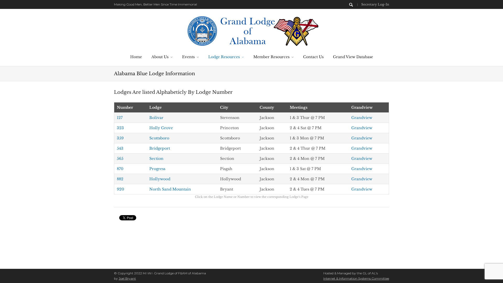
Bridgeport (159, 148)
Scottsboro (159, 138)
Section (156, 158)
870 (120, 168)
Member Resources (271, 57)
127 (120, 117)
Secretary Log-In (375, 4)
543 (120, 148)
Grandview (361, 117)
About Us (159, 57)
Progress (157, 168)
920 (120, 189)
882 (120, 179)
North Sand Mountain (170, 189)
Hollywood (159, 179)
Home (136, 57)
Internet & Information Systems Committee (356, 278)
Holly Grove (161, 128)
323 (120, 128)
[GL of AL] (251, 30)
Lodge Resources (224, 57)
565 (120, 158)
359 (120, 138)
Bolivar (156, 117)
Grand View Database (353, 57)
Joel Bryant (127, 278)
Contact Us (313, 57)
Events (188, 57)
